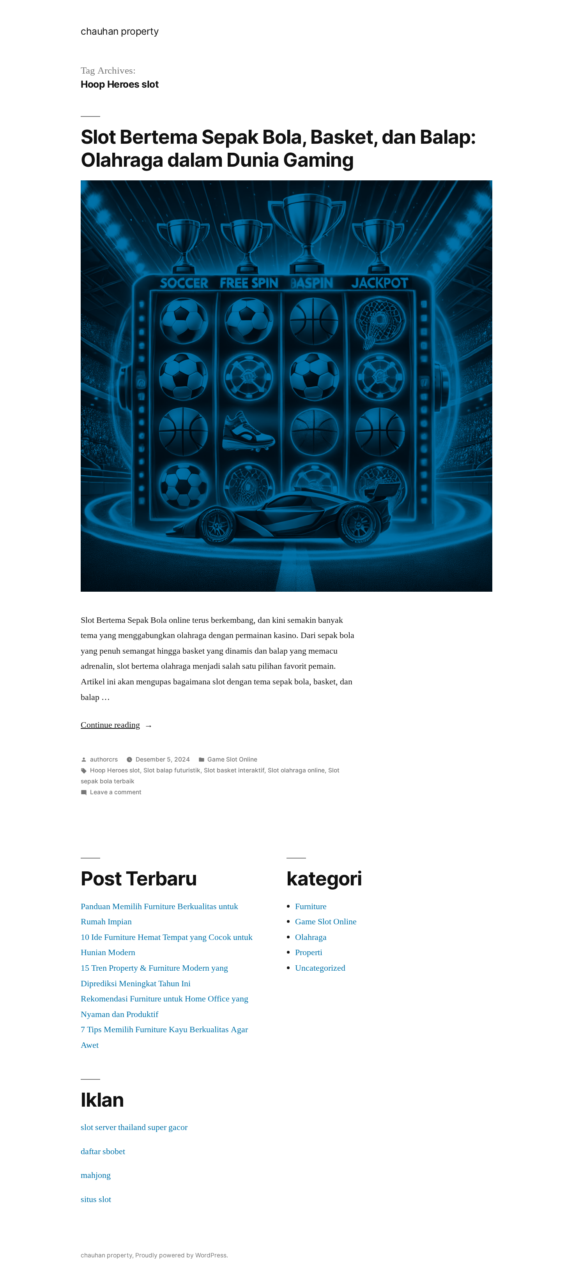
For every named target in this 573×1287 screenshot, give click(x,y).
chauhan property (120, 31)
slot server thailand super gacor (134, 1127)
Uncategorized (320, 968)
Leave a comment (115, 792)
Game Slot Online (232, 759)
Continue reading (117, 724)
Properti (308, 952)
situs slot (96, 1199)
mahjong (96, 1175)
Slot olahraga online (296, 770)
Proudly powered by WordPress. (181, 1255)
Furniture (311, 906)
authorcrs (104, 759)
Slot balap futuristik (171, 770)
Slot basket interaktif (234, 770)
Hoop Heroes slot (115, 770)
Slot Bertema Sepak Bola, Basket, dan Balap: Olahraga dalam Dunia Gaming (278, 148)
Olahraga (311, 937)
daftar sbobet (103, 1151)
